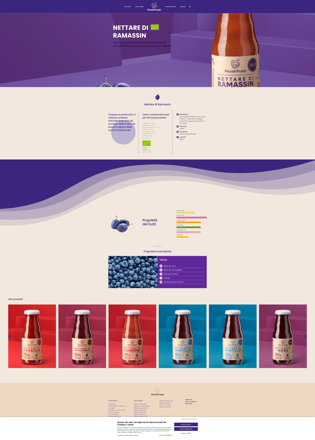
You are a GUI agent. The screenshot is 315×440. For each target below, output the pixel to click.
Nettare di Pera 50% (164, 405)
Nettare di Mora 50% (139, 414)
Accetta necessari (186, 429)
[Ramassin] (120, 216)
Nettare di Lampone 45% (140, 408)
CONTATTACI (188, 399)
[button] (184, 6)
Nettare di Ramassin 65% (141, 416)
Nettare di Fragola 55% (140, 404)
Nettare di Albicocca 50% (166, 401)
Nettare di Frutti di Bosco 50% (142, 406)
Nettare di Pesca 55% (165, 407)
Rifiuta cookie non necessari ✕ (189, 419)
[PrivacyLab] (169, 435)
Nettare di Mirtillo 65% (140, 410)
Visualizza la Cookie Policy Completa (128, 435)
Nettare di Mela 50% (165, 403)
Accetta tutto (186, 424)
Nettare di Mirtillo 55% (140, 412)
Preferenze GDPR (186, 433)
